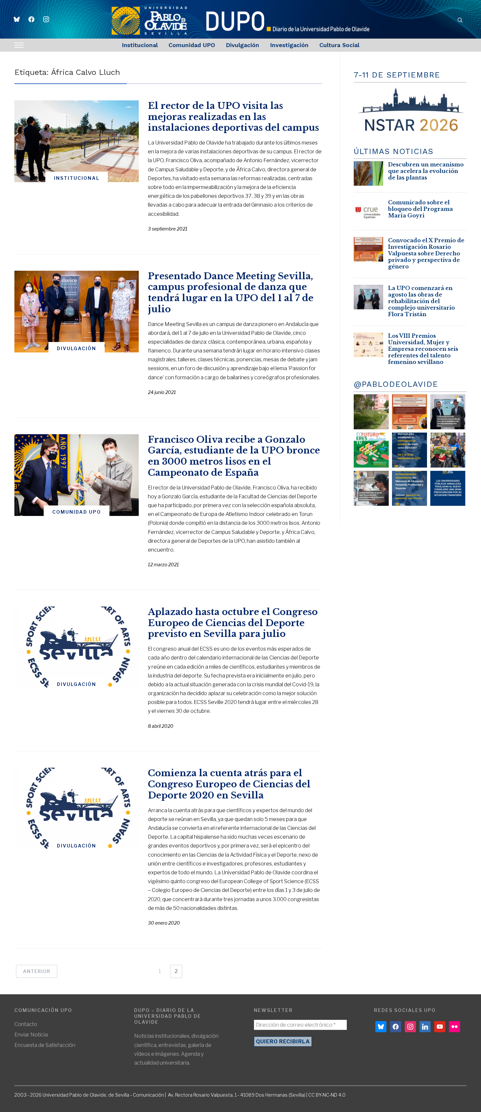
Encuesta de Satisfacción (44, 1045)
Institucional (140, 45)
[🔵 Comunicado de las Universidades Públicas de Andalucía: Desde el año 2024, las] (447, 488)
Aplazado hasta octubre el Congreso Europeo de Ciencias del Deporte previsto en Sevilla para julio (233, 623)
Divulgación (242, 45)
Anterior (36, 971)
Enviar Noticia (31, 1035)
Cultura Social (339, 45)
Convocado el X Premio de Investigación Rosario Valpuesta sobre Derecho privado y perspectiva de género (426, 253)
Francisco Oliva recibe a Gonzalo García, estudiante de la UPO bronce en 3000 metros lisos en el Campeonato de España (234, 456)
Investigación (289, 45)
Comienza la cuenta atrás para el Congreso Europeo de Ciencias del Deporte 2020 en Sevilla (229, 784)
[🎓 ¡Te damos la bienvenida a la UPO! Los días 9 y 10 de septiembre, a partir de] (371, 450)
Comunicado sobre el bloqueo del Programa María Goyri (420, 209)
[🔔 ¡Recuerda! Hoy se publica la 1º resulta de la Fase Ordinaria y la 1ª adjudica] (447, 450)
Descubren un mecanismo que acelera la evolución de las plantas (426, 171)
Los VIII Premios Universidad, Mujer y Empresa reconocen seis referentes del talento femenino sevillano (423, 349)
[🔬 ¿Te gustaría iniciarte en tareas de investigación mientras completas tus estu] (409, 488)
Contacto (25, 1024)
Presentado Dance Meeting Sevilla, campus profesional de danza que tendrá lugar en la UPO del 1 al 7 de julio (230, 293)
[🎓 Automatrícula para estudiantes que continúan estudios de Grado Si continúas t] (409, 450)
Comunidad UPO (192, 45)
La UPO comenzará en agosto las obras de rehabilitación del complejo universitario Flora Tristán (421, 301)
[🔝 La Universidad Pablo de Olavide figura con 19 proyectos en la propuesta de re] (371, 488)
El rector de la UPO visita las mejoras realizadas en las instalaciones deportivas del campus (233, 116)
